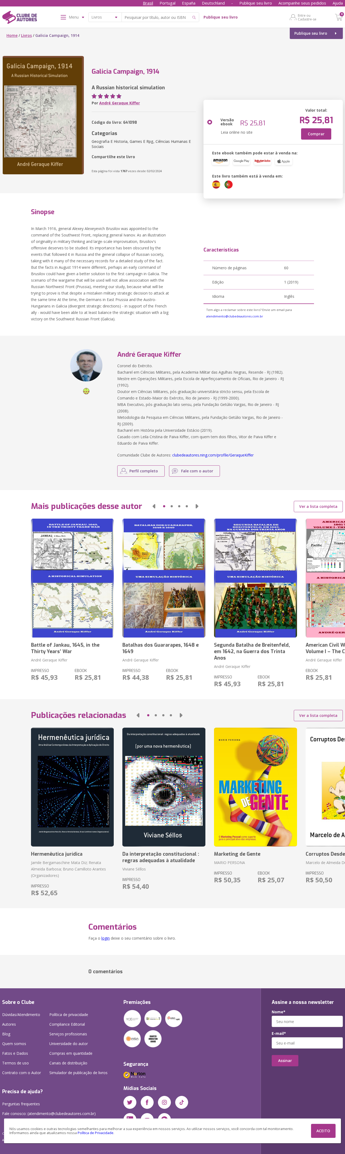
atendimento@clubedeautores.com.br (234, 316)
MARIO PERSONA (229, 862)
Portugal (167, 3)
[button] (154, 506)
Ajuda (338, 3)
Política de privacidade (68, 1014)
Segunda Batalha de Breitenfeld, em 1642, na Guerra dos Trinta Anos (252, 651)
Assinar (285, 1060)
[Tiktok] (181, 1102)
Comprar (316, 133)
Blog (6, 1033)
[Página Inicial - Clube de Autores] (19, 18)
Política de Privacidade (95, 1133)
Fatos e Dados (15, 1053)
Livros (26, 35)
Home (12, 35)
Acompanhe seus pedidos (302, 3)
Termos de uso (15, 1062)
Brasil (148, 3)
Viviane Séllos (134, 869)
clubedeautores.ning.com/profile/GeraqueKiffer (213, 455)
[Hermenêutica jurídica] (72, 787)
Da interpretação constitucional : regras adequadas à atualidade (160, 857)
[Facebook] (147, 1102)
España (188, 3)
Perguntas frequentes (21, 1103)
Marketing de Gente (237, 854)
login (105, 938)
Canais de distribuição (68, 1062)
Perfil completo (143, 470)
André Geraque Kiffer (119, 102)
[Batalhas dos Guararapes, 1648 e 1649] (163, 578)
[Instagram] (164, 1102)
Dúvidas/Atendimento (21, 1014)
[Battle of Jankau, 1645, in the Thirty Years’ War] (72, 578)
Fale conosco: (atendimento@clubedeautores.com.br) (49, 1113)
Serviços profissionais (68, 1033)
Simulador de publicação (78, 1072)
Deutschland (213, 3)
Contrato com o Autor (21, 1072)
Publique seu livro (255, 3)
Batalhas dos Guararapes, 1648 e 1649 (160, 648)
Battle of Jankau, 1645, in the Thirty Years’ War (65, 648)
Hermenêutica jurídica (56, 854)
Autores (9, 1024)
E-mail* (279, 1033)
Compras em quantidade (70, 1053)
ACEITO (323, 1130)
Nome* (278, 1012)
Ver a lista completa (318, 506)
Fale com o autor (197, 470)
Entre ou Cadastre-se (307, 17)
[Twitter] (129, 1102)
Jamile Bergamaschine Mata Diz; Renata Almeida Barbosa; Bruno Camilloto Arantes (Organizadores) (68, 869)
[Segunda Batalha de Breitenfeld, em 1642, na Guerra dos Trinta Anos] (255, 578)
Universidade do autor (68, 1043)
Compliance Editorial (67, 1024)
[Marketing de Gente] (255, 787)
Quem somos (14, 1043)
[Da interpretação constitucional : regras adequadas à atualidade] (163, 787)
